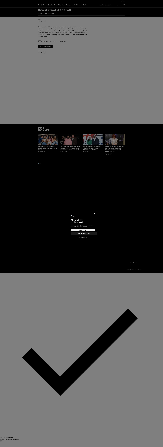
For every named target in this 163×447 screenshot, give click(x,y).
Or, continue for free (83, 237)
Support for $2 (82, 230)
